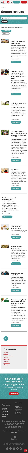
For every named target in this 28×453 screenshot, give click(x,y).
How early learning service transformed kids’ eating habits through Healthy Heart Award (18, 74)
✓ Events (6, 365)
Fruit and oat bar (16, 226)
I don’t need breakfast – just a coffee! (18, 104)
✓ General (6, 352)
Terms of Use (11, 444)
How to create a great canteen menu (18, 42)
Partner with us (18, 413)
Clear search (6, 30)
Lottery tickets (16, 2)
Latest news (18, 410)
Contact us (17, 412)
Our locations (18, 407)
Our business (18, 409)
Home (2, 7)
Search (4, 21)
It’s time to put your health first (17, 274)
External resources (8, 355)
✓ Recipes (6, 357)
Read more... (16, 62)
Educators (4, 412)
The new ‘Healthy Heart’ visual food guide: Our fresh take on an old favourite (18, 302)
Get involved (5, 414)
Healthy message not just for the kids (9, 198)
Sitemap (22, 444)
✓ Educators (6, 361)
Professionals (5, 411)
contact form (14, 432)
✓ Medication (7, 363)
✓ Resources (7, 359)
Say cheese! (15, 170)
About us (4, 416)
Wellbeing (4, 408)
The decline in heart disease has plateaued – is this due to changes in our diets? (19, 134)
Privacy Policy (17, 444)
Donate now (23, 2)
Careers (17, 406)
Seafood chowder (16, 246)
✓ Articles (6, 354)
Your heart (4, 409)
